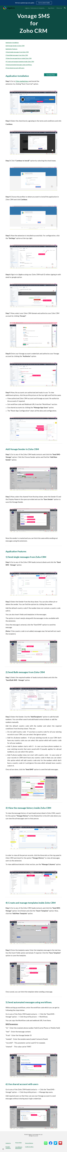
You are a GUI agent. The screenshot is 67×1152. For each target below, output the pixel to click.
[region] (33, 3)
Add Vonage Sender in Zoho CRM (15, 45)
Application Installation (12, 42)
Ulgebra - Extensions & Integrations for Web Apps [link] (35, 8)
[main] (33, 22)
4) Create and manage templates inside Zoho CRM (20, 61)
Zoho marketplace (22, 81)
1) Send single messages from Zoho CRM (17, 52)
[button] (65, 8)
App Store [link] (51, 8)
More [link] (58, 8)
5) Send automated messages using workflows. (19, 64)
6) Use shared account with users (15, 68)
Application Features (11, 49)
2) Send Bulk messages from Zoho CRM (17, 55)
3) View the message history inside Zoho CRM (18, 58)
